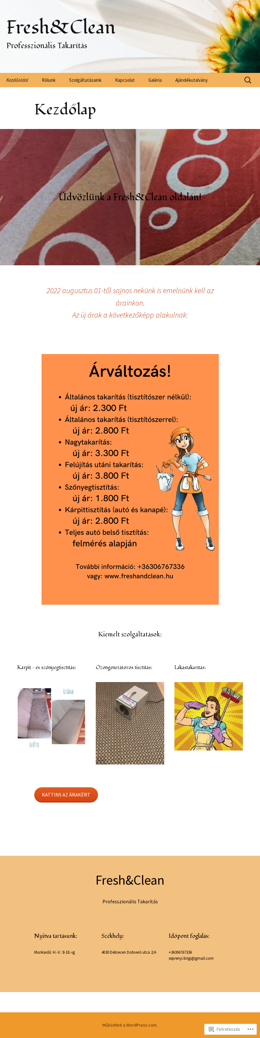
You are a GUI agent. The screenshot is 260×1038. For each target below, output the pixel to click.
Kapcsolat (125, 80)
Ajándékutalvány (191, 80)
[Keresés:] (248, 80)
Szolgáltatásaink (85, 80)
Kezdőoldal (17, 80)
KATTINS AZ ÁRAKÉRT (66, 794)
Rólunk (48, 80)
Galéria (155, 80)
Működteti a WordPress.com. (130, 1025)
